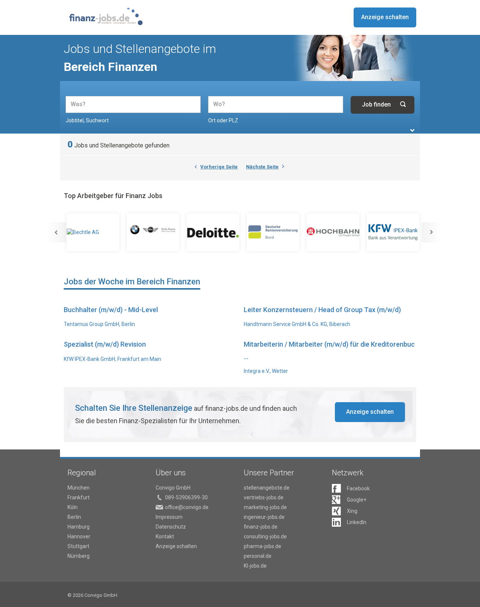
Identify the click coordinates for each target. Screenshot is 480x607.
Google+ (356, 500)
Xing (352, 511)
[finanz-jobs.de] (106, 16)
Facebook (358, 488)
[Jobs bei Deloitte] (214, 232)
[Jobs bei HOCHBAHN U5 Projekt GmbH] (334, 232)
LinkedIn (356, 522)
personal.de (258, 556)
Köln (73, 507)
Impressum (169, 517)
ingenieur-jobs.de (264, 517)
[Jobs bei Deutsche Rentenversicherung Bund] (274, 232)
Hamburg (79, 527)
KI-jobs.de (255, 566)
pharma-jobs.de (262, 546)
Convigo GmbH (173, 488)
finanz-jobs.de (261, 527)
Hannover (79, 536)
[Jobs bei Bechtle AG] (94, 232)
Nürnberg (79, 556)
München (79, 488)
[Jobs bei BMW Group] (154, 232)
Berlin (74, 517)
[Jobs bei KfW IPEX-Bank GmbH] (394, 232)
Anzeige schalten (385, 17)
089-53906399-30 (186, 497)
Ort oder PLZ (223, 120)
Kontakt (165, 536)
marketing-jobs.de (265, 507)
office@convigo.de (186, 507)
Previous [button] (56, 232)
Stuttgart (78, 546)
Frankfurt (79, 497)
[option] (94, 232)
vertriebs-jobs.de (264, 497)
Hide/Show (412, 130)
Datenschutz (171, 527)
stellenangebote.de (267, 488)
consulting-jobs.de (265, 536)
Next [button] (432, 232)
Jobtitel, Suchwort (87, 120)
